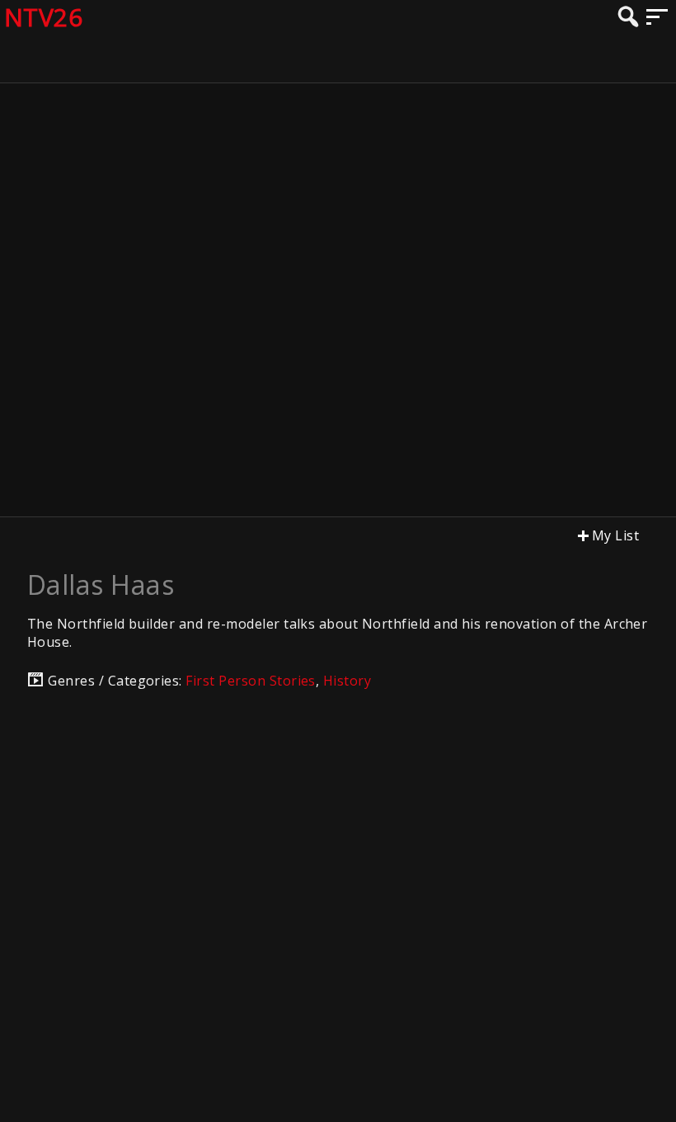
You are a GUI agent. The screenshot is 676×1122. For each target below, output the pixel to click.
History (347, 681)
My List (615, 535)
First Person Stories (250, 681)
